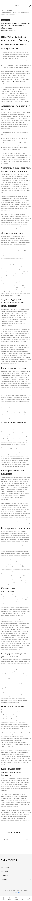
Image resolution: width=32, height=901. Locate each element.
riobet (13, 81)
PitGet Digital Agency (16, 892)
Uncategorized (9, 10)
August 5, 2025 (12, 30)
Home (2, 10)
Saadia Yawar (4, 30)
